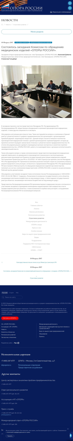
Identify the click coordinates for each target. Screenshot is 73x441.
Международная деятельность (36, 221)
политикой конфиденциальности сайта (18, 432)
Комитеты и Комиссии (8, 332)
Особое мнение (36, 231)
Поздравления (36, 240)
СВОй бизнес (36, 247)
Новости (8, 24)
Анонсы (36, 209)
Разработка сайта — (9, 343)
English (11, 292)
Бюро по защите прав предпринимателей (36, 234)
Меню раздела (37, 32)
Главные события (36, 205)
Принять (9, 436)
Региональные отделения (29, 365)
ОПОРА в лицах (36, 225)
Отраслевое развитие (19, 24)
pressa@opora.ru (6, 414)
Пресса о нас (36, 228)
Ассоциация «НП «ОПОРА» (9, 326)
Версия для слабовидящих (62, 12)
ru (70, 8)
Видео (36, 237)
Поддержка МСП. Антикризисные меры (36, 244)
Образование (43, 334)
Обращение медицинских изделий (40, 42)
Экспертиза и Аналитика (8, 337)
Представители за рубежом (30, 368)
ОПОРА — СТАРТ (36, 250)
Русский (4, 292)
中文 (17, 292)
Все (36, 202)
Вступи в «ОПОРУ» (9, 318)
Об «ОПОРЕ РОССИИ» (8, 324)
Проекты (41, 336)
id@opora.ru (6, 365)
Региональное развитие (36, 215)
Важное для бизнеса (36, 212)
